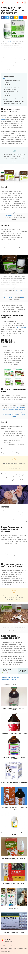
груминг (23, 293)
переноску (19, 290)
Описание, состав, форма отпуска (12, 80)
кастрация (10, 58)
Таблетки (7, 84)
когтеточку (21, 630)
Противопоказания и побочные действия (14, 101)
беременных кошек (20, 327)
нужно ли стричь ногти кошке (10, 295)
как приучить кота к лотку (14, 412)
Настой (7, 82)
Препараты (17, 677)
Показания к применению (10, 89)
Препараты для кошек (7, 677)
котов (9, 41)
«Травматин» (9, 215)
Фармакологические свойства (11, 87)
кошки (3, 119)
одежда (22, 297)
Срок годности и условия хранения (12, 103)
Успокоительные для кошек (8, 679)
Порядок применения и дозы (11, 91)
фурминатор (6, 293)
